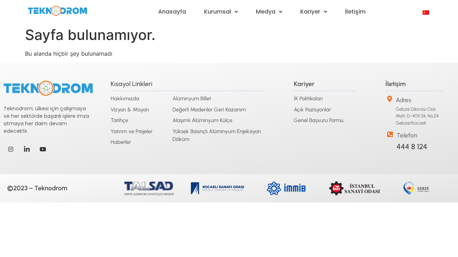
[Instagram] (10, 149)
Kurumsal (217, 11)
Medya (266, 11)
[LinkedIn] (26, 149)
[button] (221, 12)
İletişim (355, 11)
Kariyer (310, 11)
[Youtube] (43, 149)
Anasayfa (172, 11)
